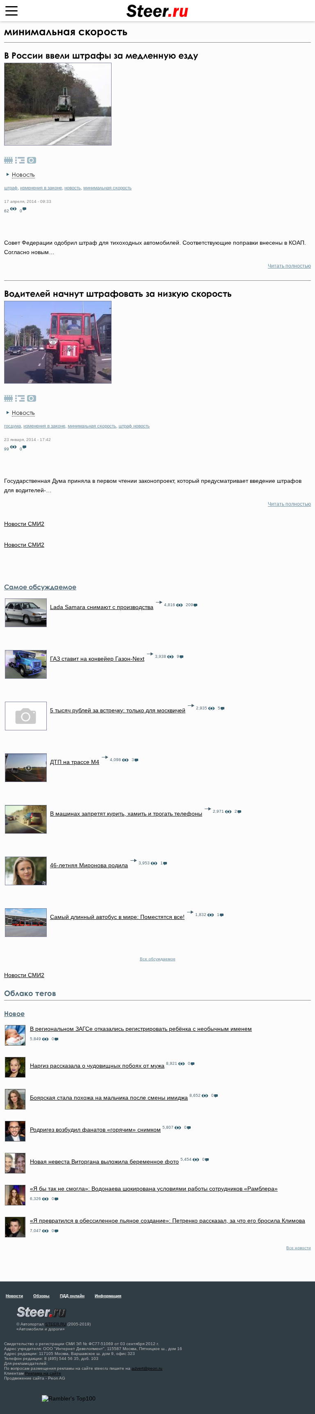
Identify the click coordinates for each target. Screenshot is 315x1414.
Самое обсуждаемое (40, 587)
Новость (23, 174)
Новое (14, 1013)
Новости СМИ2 (24, 544)
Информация (108, 1296)
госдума (12, 426)
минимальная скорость (107, 188)
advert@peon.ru (147, 1368)
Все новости (298, 1248)
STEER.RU (55, 1324)
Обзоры (41, 1296)
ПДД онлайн (72, 1296)
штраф (11, 188)
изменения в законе (41, 188)
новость (72, 188)
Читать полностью (289, 266)
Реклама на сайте (43, 1373)
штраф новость (134, 426)
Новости (14, 1296)
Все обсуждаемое (158, 959)
